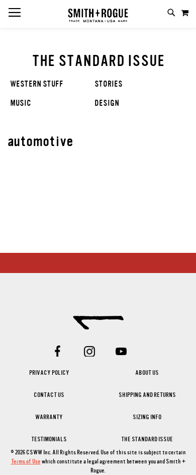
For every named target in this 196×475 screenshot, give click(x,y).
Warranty (49, 417)
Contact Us (49, 394)
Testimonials (49, 439)
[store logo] (98, 16)
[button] (184, 12)
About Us (147, 372)
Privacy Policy (49, 372)
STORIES (108, 84)
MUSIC (20, 103)
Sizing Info (147, 417)
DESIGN (106, 103)
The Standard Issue (147, 439)
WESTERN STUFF (36, 84)
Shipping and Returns (147, 394)
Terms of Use (26, 461)
